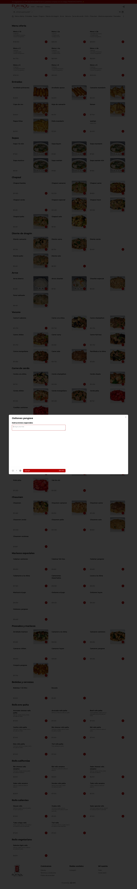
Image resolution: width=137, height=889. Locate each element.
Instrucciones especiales (22, 423)
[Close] (126, 417)
